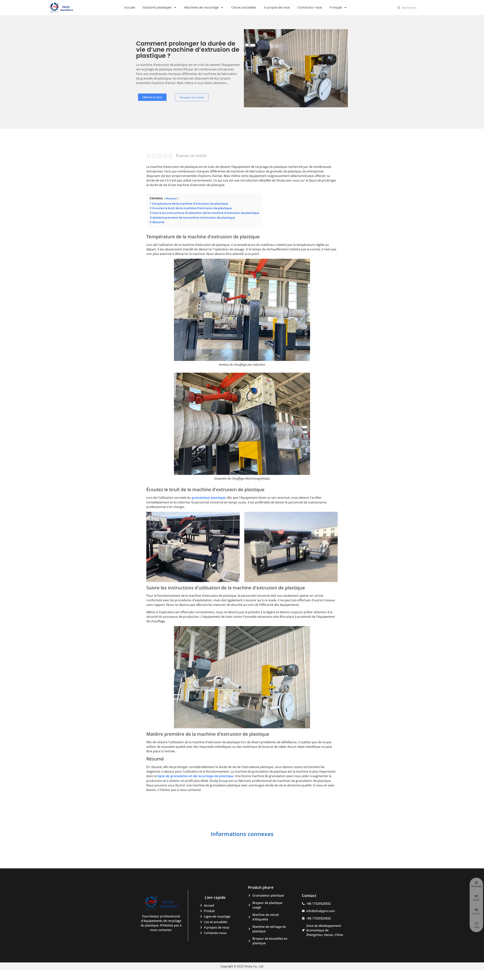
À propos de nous (277, 7)
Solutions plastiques (157, 7)
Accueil (129, 7)
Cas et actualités (243, 7)
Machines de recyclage (201, 7)
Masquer (171, 198)
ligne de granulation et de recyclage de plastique (195, 776)
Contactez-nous (309, 7)
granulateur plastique (208, 498)
